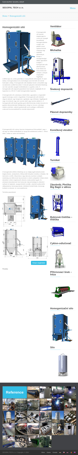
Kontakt (55, 452)
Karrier (49, 452)
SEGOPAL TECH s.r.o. (13, 7)
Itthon (43, 452)
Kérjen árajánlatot (38, 263)
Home (4, 16)
